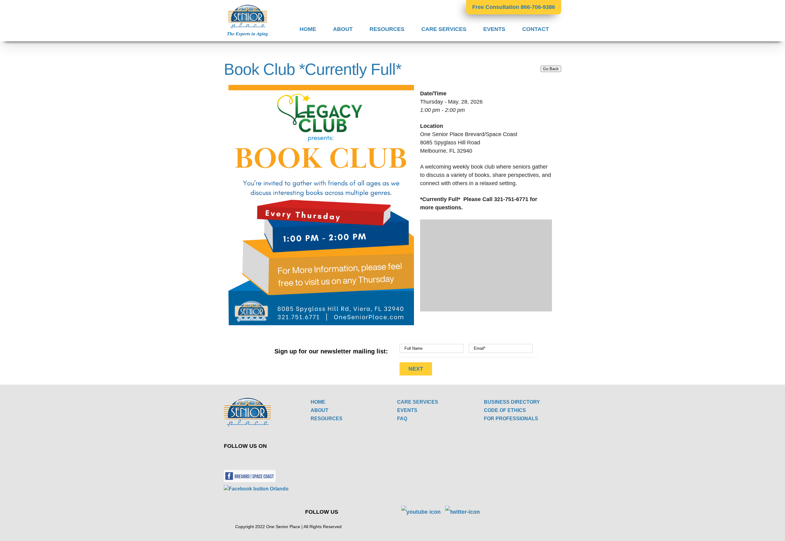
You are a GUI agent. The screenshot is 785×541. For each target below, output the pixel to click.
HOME (318, 402)
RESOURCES (327, 418)
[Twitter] (234, 459)
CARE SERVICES (417, 402)
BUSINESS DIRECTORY (512, 402)
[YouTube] (248, 459)
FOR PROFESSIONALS (511, 418)
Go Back (551, 69)
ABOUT (319, 410)
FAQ (402, 418)
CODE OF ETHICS (505, 410)
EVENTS (407, 410)
